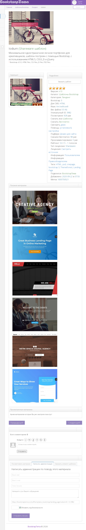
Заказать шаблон (64, 82)
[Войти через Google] (41, 439)
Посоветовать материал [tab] (21, 464)
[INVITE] (35, 314)
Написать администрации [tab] (42, 464)
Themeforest (66, 167)
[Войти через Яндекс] (37, 439)
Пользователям (72, 155)
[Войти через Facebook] (33, 439)
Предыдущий (16, 422)
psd (64, 164)
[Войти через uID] (25, 439)
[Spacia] (35, 350)
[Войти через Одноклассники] (44, 439)
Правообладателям (58, 161)
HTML (58, 164)
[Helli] (35, 278)
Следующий (74, 422)
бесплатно (64, 121)
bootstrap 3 (54, 167)
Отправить (22, 451)
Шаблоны (67, 118)
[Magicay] (35, 385)
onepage (71, 164)
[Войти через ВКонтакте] (29, 439)
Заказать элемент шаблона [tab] (65, 464)
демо (63, 124)
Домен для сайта (68, 134)
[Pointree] (35, 243)
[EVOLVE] (35, 207)
